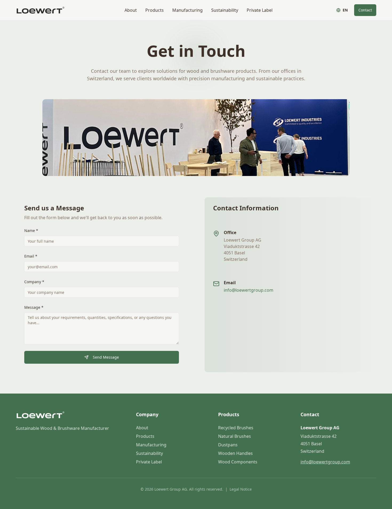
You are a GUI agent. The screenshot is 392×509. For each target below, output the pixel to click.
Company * (34, 281)
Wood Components (237, 462)
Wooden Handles (235, 453)
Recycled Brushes (235, 428)
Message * (33, 307)
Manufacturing (187, 10)
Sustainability (224, 10)
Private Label (260, 10)
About (131, 10)
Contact (365, 10)
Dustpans (228, 445)
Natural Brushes (234, 436)
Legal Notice (241, 489)
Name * (31, 230)
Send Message (106, 357)
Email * (30, 256)
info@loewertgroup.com (248, 290)
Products (154, 10)
